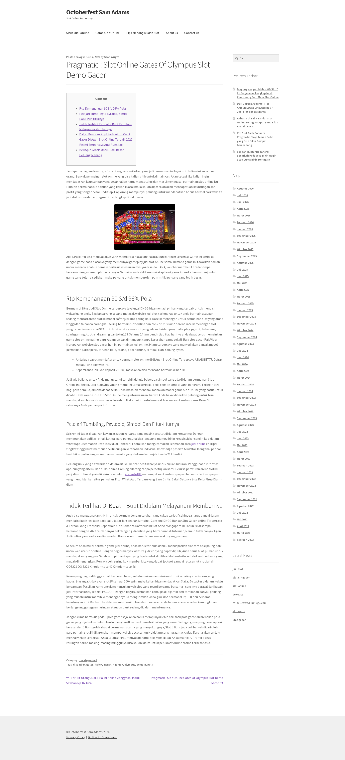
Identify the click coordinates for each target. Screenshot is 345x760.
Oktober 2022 (245, 492)
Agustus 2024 (245, 344)
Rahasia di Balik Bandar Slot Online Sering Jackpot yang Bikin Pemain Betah (257, 122)
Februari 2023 (245, 465)
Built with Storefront (102, 737)
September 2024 (247, 337)
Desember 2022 (246, 479)
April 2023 (243, 452)
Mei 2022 (242, 519)
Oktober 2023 (245, 411)
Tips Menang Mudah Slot (143, 33)
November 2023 (246, 404)
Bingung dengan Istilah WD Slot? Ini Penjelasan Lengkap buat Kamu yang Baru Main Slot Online (258, 93)
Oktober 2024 (245, 330)
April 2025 (243, 290)
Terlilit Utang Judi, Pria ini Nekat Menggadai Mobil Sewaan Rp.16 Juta (103, 680)
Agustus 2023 (245, 425)
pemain (141, 664)
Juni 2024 (243, 357)
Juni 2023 (243, 438)
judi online (198, 444)
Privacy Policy (75, 737)
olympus (129, 664)
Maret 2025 (243, 296)
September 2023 (247, 418)
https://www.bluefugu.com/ (250, 603)
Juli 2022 (242, 512)
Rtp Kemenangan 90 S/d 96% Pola (102, 108)
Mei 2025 (242, 283)
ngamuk (118, 664)
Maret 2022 (243, 533)
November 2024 (246, 323)
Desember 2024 (246, 316)
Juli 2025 (242, 269)
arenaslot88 (133, 474)
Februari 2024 (245, 384)
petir (150, 664)
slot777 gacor (241, 577)
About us (172, 33)
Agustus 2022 (245, 506)
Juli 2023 (242, 432)
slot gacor (239, 611)
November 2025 (246, 242)
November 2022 (246, 485)
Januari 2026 (245, 229)
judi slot (238, 569)
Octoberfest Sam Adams (97, 12)
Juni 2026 (243, 202)
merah (107, 664)
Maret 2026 (243, 215)
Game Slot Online (107, 33)
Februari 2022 (245, 540)
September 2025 (247, 256)
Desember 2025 (246, 236)
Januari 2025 (245, 310)
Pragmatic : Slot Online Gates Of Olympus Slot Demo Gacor (187, 680)
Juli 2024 (242, 350)
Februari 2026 (245, 222)
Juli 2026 (242, 195)
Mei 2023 (242, 445)
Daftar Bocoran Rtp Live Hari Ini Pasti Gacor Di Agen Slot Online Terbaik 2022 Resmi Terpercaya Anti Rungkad (105, 139)
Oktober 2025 (245, 249)
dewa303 (238, 594)
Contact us (191, 33)
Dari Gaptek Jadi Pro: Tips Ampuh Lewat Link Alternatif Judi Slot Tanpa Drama (255, 107)
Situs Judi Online (77, 33)
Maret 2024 (243, 377)
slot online (239, 586)
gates (89, 664)
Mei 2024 (242, 364)
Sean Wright (111, 57)
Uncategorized (88, 660)
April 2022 (243, 526)
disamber (79, 664)
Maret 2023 (243, 458)
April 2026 (243, 208)
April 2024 (243, 371)
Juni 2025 (243, 276)
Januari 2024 (245, 391)
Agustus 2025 (245, 263)
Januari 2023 (245, 472)
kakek (98, 664)
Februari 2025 (245, 303)
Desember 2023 (246, 398)
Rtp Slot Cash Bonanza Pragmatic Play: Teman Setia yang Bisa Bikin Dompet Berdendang (255, 139)
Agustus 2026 (245, 188)
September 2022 (247, 499)
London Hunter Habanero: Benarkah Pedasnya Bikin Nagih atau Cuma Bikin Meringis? (256, 156)
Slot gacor (239, 620)
